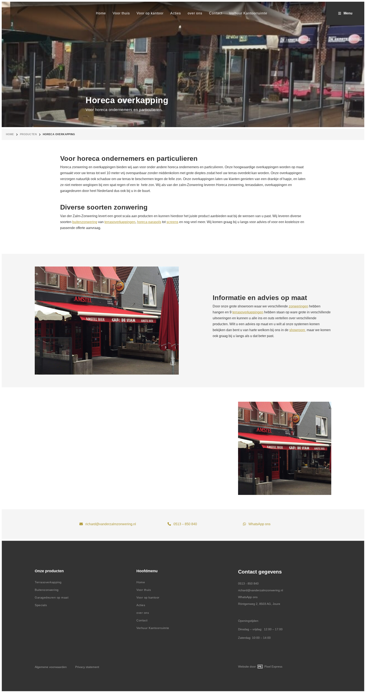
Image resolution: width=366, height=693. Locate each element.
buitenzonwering (84, 222)
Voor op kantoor (147, 597)
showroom (297, 330)
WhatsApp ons (259, 524)
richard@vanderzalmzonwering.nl (110, 524)
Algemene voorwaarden (51, 667)
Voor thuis (143, 590)
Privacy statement (87, 667)
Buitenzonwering (47, 590)
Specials (41, 605)
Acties (140, 605)
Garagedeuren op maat (51, 597)
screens (172, 222)
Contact (142, 620)
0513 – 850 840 (185, 524)
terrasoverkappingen (119, 222)
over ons (142, 612)
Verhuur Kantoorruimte (152, 628)
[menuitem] (101, 13)
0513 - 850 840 (248, 583)
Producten (28, 134)
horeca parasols (149, 222)
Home (10, 134)
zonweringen (298, 306)
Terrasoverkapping (48, 582)
